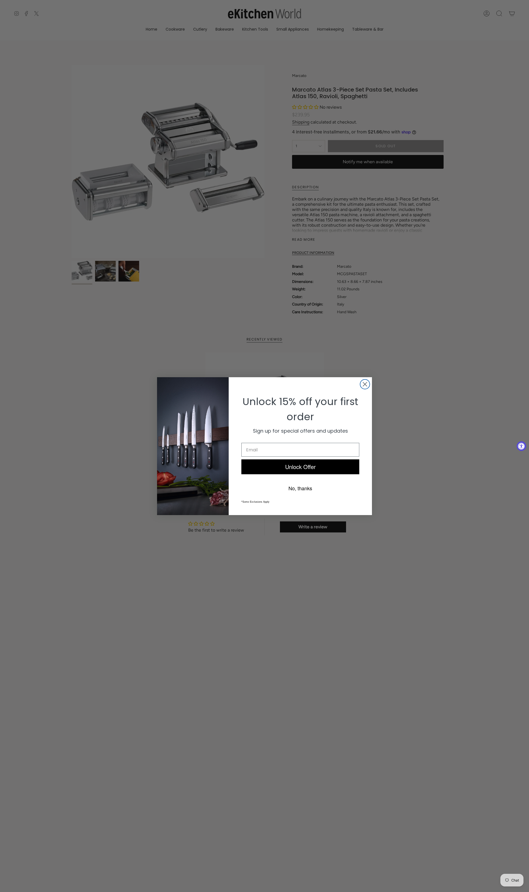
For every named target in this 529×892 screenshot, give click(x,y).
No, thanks (300, 488)
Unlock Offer (300, 467)
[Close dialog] (365, 384)
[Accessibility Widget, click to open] (521, 446)
